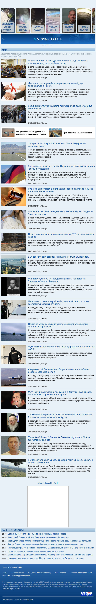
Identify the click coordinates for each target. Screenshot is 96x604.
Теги (4, 573)
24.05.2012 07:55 (34, 432)
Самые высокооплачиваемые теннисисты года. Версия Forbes (37, 534)
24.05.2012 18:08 (34, 161)
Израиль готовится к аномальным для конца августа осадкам (36, 551)
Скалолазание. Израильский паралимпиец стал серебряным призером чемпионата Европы (50, 555)
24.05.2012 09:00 (34, 409)
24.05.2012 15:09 (34, 229)
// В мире (43, 78)
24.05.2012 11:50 (34, 341)
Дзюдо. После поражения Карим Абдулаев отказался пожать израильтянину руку (45, 544)
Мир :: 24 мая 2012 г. (47, 483)
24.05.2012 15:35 (34, 183)
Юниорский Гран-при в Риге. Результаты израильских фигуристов (38, 537)
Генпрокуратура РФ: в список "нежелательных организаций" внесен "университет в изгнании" (51, 548)
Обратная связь (17, 573)
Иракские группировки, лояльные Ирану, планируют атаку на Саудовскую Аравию (46, 558)
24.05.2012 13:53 (34, 251)
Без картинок (60, 573)
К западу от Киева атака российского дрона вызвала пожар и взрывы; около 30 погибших (49, 541)
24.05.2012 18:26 (34, 123)
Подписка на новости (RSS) (39, 573)
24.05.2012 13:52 (34, 271)
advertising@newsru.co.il (20, 576)
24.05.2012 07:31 (34, 454)
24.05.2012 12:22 (34, 318)
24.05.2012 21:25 (34, 100)
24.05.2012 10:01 (34, 386)
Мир (4, 49)
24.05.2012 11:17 (34, 364)
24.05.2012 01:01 (34, 477)
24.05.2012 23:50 (34, 78)
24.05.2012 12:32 (34, 296)
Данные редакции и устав (81, 573)
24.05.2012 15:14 (34, 206)
